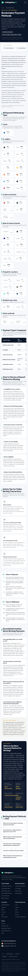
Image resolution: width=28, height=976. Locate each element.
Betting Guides (5, 898)
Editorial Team (4, 926)
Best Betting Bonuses (6, 893)
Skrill (16, 909)
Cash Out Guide (5, 895)
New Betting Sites (5, 888)
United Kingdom (5, 904)
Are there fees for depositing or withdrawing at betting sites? (12, 844)
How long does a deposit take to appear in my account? (12, 830)
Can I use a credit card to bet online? (13, 850)
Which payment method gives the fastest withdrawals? (12, 837)
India (2, 914)
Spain (2, 909)
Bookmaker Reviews (6, 886)
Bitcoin (17, 912)
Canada (3, 912)
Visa (16, 904)
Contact (3, 923)
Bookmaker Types (6, 928)
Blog (2, 933)
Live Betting (18, 888)
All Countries (4, 916)
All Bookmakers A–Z (6, 930)
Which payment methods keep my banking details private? (12, 856)
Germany (3, 907)
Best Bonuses (18, 893)
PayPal (17, 907)
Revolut (17, 914)
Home (2, 7)
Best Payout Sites (5, 891)
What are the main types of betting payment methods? (13, 823)
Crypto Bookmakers (20, 886)
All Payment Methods (20, 916)
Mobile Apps (18, 891)
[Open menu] (25, 2)
